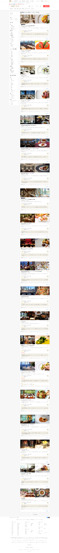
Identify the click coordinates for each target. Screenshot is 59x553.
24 (48, 164)
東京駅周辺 (18, 523)
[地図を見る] (48, 30)
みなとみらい (26, 524)
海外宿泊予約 (31, 547)
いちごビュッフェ (27, 542)
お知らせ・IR (14, 517)
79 (48, 214)
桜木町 (26, 525)
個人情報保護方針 (32, 519)
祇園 (44, 528)
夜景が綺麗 (13, 537)
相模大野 (26, 526)
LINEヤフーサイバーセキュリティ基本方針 (24, 519)
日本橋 (18, 527)
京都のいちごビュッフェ (44, 542)
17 (48, 415)
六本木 (12, 525)
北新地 (45, 523)
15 (48, 287)
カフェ (26, 538)
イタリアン (24, 537)
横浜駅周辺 (32, 523)
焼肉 (37, 537)
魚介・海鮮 (36, 538)
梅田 (38, 523)
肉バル (24, 538)
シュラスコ (29, 538)
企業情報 (11, 517)
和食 (29, 537)
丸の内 (12, 524)
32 (48, 66)
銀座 (12, 523)
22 (48, 489)
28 (48, 189)
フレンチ (27, 537)
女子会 (10, 537)
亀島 (25, 532)
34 (48, 91)
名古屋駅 (32, 530)
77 (48, 139)
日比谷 (12, 526)
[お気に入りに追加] (48, 25)
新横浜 (31, 524)
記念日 (21, 537)
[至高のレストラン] (23, 24)
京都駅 (39, 528)
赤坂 (12, 527)
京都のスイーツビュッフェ (21, 542)
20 (48, 15)
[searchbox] (19, 6)
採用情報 (18, 517)
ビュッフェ (34, 537)
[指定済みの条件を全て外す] (29, 6)
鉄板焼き (43, 537)
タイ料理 (12, 538)
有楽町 (18, 525)
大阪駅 (39, 524)
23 (48, 362)
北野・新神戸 (39, 533)
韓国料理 (46, 538)
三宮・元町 (45, 532)
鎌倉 (31, 525)
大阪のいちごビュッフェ (38, 542)
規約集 (17, 519)
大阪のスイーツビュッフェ (15, 542)
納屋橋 (31, 531)
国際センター (26, 531)
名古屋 (26, 530)
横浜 (25, 523)
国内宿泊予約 (27, 547)
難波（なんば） (46, 524)
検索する (46, 6)
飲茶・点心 (21, 538)
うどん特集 (18, 538)
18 (48, 239)
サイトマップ (36, 519)
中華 (31, 537)
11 (48, 440)
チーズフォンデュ (40, 538)
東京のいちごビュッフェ (32, 542)
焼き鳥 (43, 538)
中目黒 (18, 526)
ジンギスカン (32, 538)
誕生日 (19, 537)
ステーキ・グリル (46, 537)
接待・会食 (16, 537)
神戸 (38, 532)
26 (48, 41)
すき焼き (40, 537)
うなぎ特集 (15, 538)
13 (48, 336)
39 (48, 390)
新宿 (17, 524)
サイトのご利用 (40, 519)
